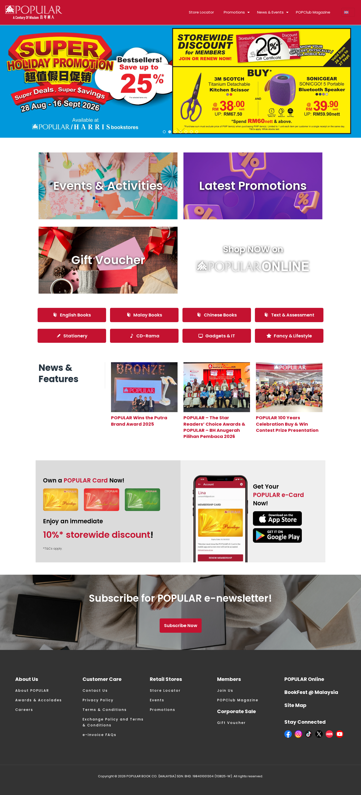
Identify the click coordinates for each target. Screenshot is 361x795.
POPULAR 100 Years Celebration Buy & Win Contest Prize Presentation (287, 424)
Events (157, 700)
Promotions (162, 709)
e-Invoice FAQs (99, 734)
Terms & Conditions (105, 709)
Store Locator (165, 690)
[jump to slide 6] (191, 131)
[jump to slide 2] (169, 131)
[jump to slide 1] (164, 131)
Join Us (225, 690)
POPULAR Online (304, 679)
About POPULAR (32, 690)
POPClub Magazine (237, 700)
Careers (24, 709)
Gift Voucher (231, 722)
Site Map (295, 705)
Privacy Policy (98, 700)
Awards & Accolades (38, 700)
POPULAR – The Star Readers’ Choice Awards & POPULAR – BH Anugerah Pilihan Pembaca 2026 (214, 427)
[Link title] (144, 387)
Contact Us (95, 690)
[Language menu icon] (348, 12)
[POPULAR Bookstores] (34, 12)
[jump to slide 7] (196, 131)
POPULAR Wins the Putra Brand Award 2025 (139, 421)
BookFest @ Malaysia (311, 692)
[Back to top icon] (337, 785)
